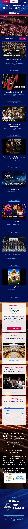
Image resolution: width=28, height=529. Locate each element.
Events (5, 1)
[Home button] (14, 7)
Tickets (13, 1)
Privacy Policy (16, 417)
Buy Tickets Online (14, 328)
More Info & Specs (14, 360)
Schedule (14, 392)
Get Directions (14, 313)
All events (22, 38)
